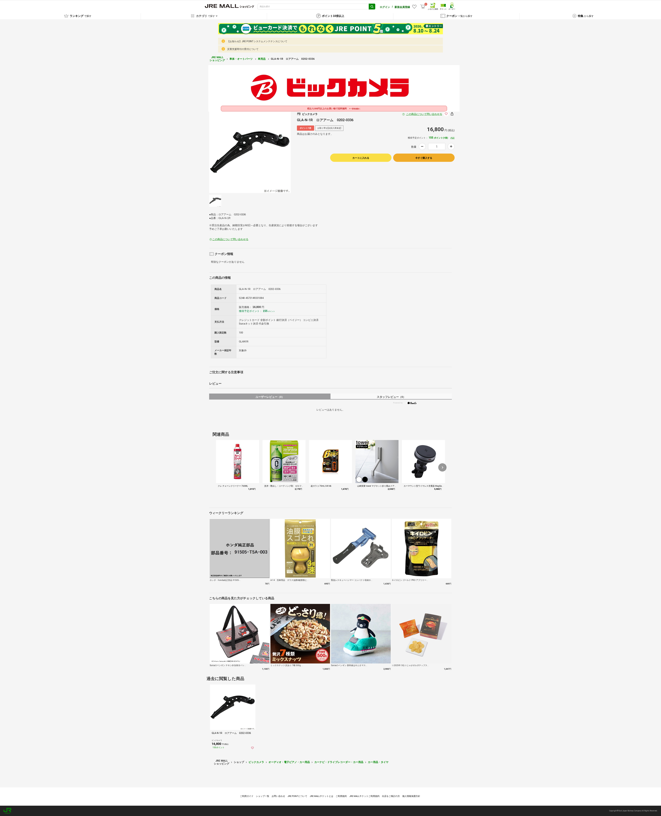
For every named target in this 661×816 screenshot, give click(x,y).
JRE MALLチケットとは (321, 796)
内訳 (452, 138)
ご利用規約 (341, 796)
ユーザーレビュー (269, 397)
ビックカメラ (256, 762)
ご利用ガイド (246, 796)
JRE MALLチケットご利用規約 (364, 796)
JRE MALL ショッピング (217, 59)
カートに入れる (360, 157)
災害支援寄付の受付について (243, 49)
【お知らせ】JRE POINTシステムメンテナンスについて (257, 41)
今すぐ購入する (423, 157)
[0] (422, 6)
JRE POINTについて (297, 796)
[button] (442, 467)
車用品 (262, 58)
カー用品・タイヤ (378, 762)
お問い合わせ (278, 796)
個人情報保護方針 (411, 796)
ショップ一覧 (262, 796)
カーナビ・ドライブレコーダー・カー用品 (338, 762)
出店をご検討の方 (391, 796)
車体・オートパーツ (241, 58)
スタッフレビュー (391, 397)
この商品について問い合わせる (424, 114)
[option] (250, 152)
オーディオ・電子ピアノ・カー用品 (289, 762)
